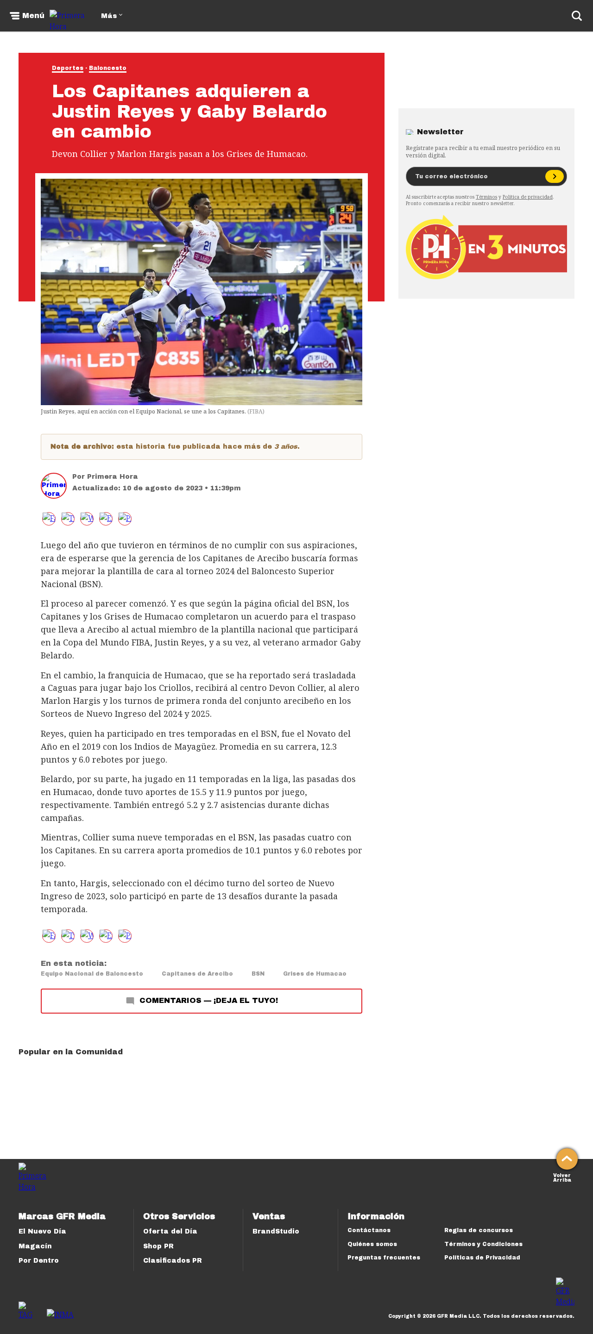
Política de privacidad (528, 197)
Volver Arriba (562, 1177)
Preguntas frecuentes (383, 1257)
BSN (258, 974)
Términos (486, 197)
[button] (68, 519)
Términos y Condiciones (483, 1244)
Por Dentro (39, 1260)
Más (109, 16)
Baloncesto (107, 68)
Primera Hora (112, 476)
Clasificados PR (172, 1260)
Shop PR (158, 1246)
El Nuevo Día (42, 1231)
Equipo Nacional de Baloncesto (92, 974)
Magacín (35, 1246)
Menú (33, 15)
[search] (577, 16)
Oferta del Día (170, 1231)
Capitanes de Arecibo (197, 974)
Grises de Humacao (315, 974)
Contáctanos (369, 1230)
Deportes (67, 68)
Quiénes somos (372, 1244)
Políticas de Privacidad (482, 1257)
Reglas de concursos (478, 1230)
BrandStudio (275, 1231)
